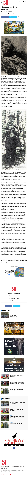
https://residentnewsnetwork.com (14, 295)
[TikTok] (15, 300)
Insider (11, 408)
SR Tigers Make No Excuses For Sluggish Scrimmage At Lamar (17, 383)
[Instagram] (19, 2)
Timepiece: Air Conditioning (16, 389)
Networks (11, 312)
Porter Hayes (11, 316)
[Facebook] (17, 2)
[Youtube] (23, 2)
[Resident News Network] (5, 2)
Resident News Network (9, 13)
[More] (18, 17)
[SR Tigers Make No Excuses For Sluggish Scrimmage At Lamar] (5, 383)
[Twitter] (21, 2)
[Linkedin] (14, 300)
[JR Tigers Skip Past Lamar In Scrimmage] (5, 376)
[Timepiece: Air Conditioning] (5, 391)
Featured (11, 422)
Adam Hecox (11, 377)
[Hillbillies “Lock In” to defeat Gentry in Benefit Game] (5, 315)
